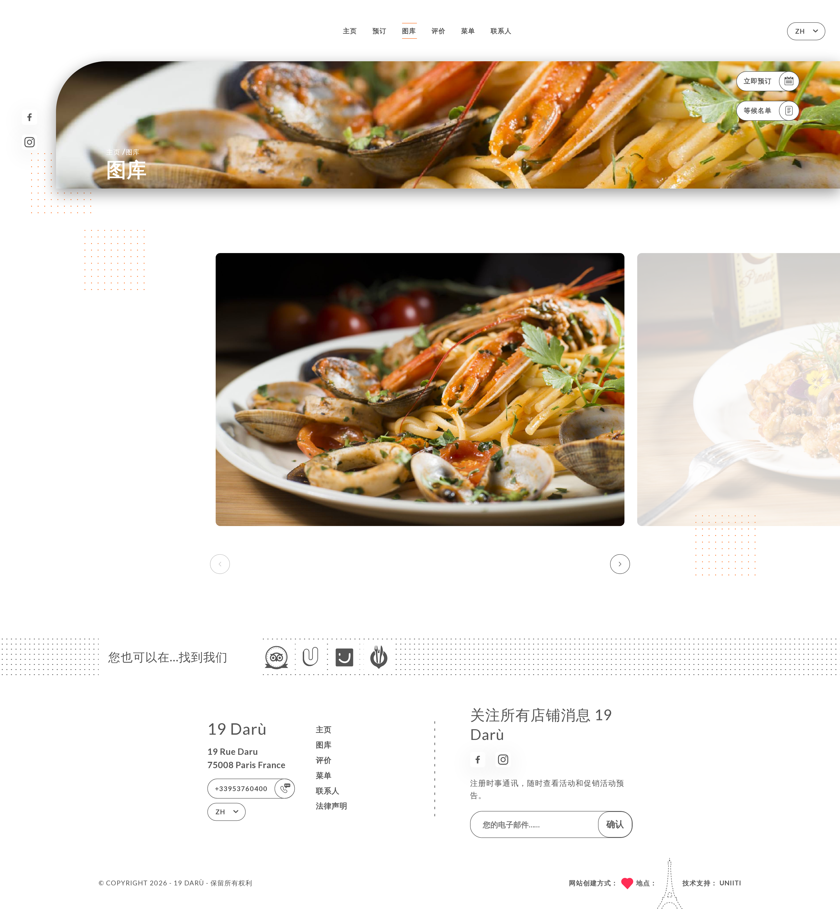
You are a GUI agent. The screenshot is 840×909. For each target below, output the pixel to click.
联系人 (501, 31)
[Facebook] (29, 117)
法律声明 (331, 805)
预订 (380, 31)
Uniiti (730, 883)
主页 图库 (123, 151)
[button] (620, 564)
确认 (615, 824)
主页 (350, 31)
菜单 (468, 31)
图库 (409, 31)
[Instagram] (29, 142)
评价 (439, 31)
